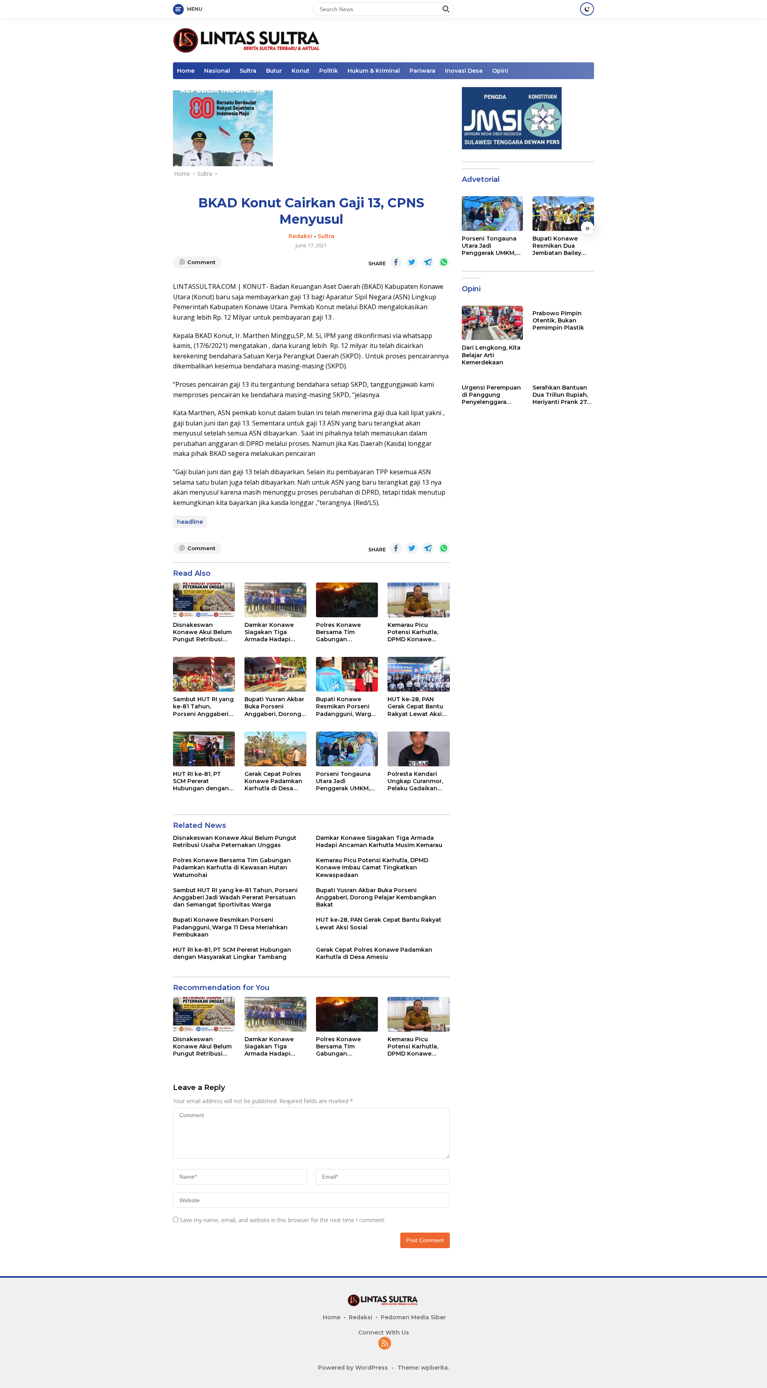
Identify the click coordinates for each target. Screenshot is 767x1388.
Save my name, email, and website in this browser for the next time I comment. (282, 1220)
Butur (274, 70)
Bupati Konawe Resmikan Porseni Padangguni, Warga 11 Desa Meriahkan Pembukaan (345, 707)
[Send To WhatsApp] (444, 262)
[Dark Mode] (587, 9)
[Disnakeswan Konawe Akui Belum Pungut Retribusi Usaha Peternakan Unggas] (204, 600)
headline (190, 521)
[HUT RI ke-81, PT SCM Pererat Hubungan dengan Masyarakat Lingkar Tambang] (204, 749)
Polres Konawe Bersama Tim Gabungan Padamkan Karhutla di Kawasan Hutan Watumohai (345, 632)
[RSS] (384, 1344)
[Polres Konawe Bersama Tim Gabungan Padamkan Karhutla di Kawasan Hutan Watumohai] (347, 600)
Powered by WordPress (353, 1367)
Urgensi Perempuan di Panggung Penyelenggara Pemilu (491, 395)
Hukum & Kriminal (374, 70)
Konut (301, 70)
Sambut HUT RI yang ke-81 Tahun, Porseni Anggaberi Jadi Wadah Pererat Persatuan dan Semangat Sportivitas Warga (203, 707)
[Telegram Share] (428, 262)
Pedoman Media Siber (413, 1317)
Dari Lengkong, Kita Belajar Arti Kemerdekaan (491, 355)
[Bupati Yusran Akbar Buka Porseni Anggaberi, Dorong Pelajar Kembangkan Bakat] (275, 674)
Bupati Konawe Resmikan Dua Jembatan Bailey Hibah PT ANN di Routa (557, 246)
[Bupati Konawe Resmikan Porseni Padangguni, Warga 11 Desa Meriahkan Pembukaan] (347, 674)
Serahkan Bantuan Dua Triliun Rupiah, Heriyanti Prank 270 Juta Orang (562, 395)
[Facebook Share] (396, 262)
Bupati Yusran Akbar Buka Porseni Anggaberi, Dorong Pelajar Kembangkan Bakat (275, 707)
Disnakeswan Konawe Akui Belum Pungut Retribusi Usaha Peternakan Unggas (202, 632)
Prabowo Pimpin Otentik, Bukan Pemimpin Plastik (558, 320)
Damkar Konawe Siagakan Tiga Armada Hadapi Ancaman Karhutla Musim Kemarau (272, 632)
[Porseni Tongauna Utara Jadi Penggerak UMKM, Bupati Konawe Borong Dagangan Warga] (347, 749)
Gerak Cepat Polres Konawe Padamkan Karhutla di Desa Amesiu (273, 781)
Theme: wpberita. (423, 1367)
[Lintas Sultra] (248, 40)
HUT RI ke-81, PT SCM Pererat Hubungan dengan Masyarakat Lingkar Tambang (202, 781)
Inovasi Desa (464, 70)
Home (186, 70)
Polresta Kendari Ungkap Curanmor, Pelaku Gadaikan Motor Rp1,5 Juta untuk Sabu (415, 781)
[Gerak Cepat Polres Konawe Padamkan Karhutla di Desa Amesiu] (275, 749)
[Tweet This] (412, 262)
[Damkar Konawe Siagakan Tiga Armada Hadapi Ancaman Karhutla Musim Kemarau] (275, 600)
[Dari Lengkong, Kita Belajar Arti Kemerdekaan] (492, 323)
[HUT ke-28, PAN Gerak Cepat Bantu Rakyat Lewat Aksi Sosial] (418, 674)
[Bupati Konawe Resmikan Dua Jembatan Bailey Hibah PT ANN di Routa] (563, 213)
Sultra (248, 70)
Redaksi (300, 236)
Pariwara (422, 70)
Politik (328, 70)
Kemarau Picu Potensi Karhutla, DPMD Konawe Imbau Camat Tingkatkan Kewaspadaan (412, 632)
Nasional (217, 70)
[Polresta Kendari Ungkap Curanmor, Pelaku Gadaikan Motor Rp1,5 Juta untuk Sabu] (418, 749)
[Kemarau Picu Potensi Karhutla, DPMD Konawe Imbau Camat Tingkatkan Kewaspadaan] (418, 600)
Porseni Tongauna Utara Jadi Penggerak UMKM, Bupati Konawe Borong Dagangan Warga (343, 781)
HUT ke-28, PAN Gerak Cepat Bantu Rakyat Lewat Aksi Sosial (415, 707)
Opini (500, 70)
